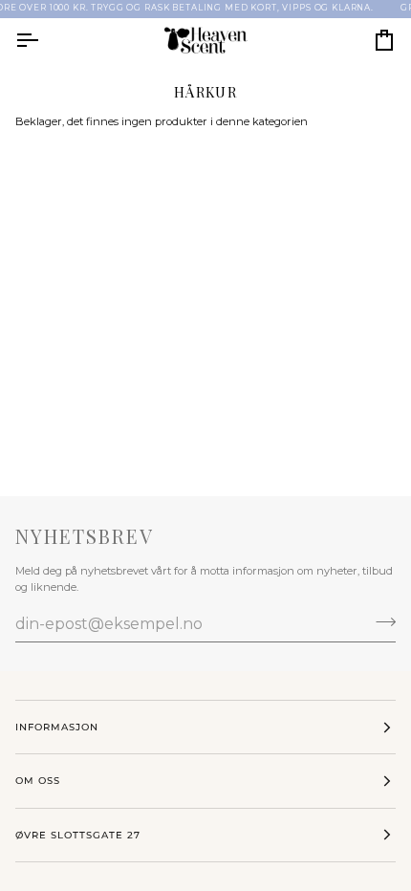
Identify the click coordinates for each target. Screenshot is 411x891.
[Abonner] (380, 621)
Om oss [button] (37, 780)
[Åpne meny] (44, 40)
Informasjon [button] (56, 727)
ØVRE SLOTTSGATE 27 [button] (78, 835)
